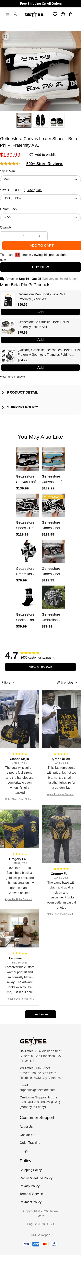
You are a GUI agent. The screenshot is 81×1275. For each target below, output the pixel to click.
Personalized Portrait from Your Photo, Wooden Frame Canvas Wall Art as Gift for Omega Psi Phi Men (19, 999)
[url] (37, 1090)
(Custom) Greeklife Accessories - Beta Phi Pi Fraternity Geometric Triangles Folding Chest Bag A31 (49, 352)
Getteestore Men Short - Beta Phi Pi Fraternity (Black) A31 (42, 297)
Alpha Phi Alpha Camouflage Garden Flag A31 (19, 899)
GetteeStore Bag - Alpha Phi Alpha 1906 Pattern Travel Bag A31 (19, 799)
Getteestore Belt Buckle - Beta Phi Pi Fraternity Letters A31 (43, 324)
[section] (44, 164)
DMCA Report (40, 1235)
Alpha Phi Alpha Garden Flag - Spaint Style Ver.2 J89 (61, 794)
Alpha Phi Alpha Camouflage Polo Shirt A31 (61, 914)
